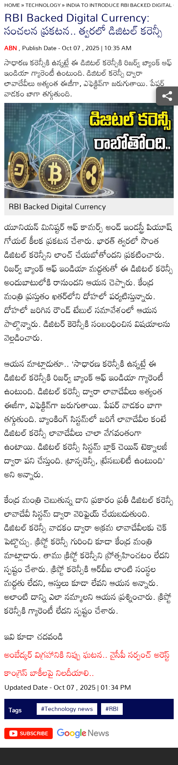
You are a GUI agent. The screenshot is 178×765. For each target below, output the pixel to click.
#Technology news (67, 709)
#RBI (111, 709)
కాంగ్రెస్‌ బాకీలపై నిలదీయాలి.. (49, 672)
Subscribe (34, 733)
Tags (15, 710)
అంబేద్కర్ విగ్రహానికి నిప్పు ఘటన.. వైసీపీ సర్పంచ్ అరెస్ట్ (87, 654)
